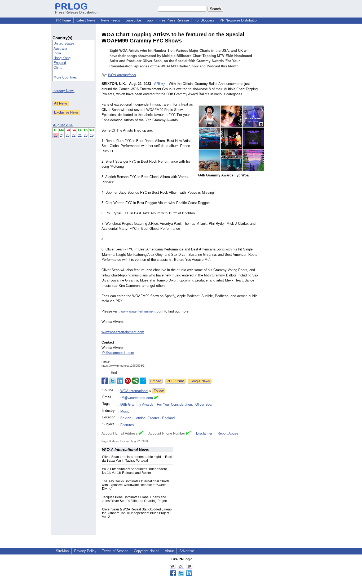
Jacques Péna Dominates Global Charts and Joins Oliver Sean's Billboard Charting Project (134, 499)
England (60, 63)
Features (127, 425)
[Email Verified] (156, 398)
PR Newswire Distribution (239, 20)
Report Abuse (228, 433)
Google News (199, 381)
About (169, 551)
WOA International (122, 75)
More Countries (65, 77)
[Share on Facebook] (104, 381)
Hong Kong (62, 58)
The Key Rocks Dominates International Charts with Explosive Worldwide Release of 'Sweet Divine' (135, 485)
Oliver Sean (204, 404)
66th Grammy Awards (136, 404)
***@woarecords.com (117, 353)
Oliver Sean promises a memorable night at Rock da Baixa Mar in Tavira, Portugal (137, 458)
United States (64, 43)
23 (67, 135)
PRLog (159, 84)
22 (74, 135)
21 (80, 135)
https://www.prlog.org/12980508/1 (122, 365)
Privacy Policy (85, 551)
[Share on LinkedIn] (120, 381)
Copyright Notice (146, 551)
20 (85, 135)
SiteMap (62, 551)
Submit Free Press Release (168, 20)
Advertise (186, 551)
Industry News (63, 91)
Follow (159, 391)
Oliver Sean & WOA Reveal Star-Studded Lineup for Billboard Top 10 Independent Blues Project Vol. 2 (137, 513)
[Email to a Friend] (143, 381)
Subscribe (133, 20)
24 (62, 135)
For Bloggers (204, 20)
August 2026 (63, 125)
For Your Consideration (174, 404)
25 (56, 135)
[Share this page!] (181, 575)
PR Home (63, 20)
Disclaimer (204, 433)
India (57, 53)
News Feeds (110, 20)
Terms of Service (115, 551)
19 (92, 135)
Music (125, 411)
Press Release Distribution (77, 12)
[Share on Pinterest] (128, 381)
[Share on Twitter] (112, 381)
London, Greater (146, 418)
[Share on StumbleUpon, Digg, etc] (135, 381)
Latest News (85, 20)
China (58, 68)
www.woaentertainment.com (142, 311)
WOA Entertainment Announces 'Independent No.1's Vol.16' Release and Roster (134, 471)
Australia (60, 48)
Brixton (125, 418)
